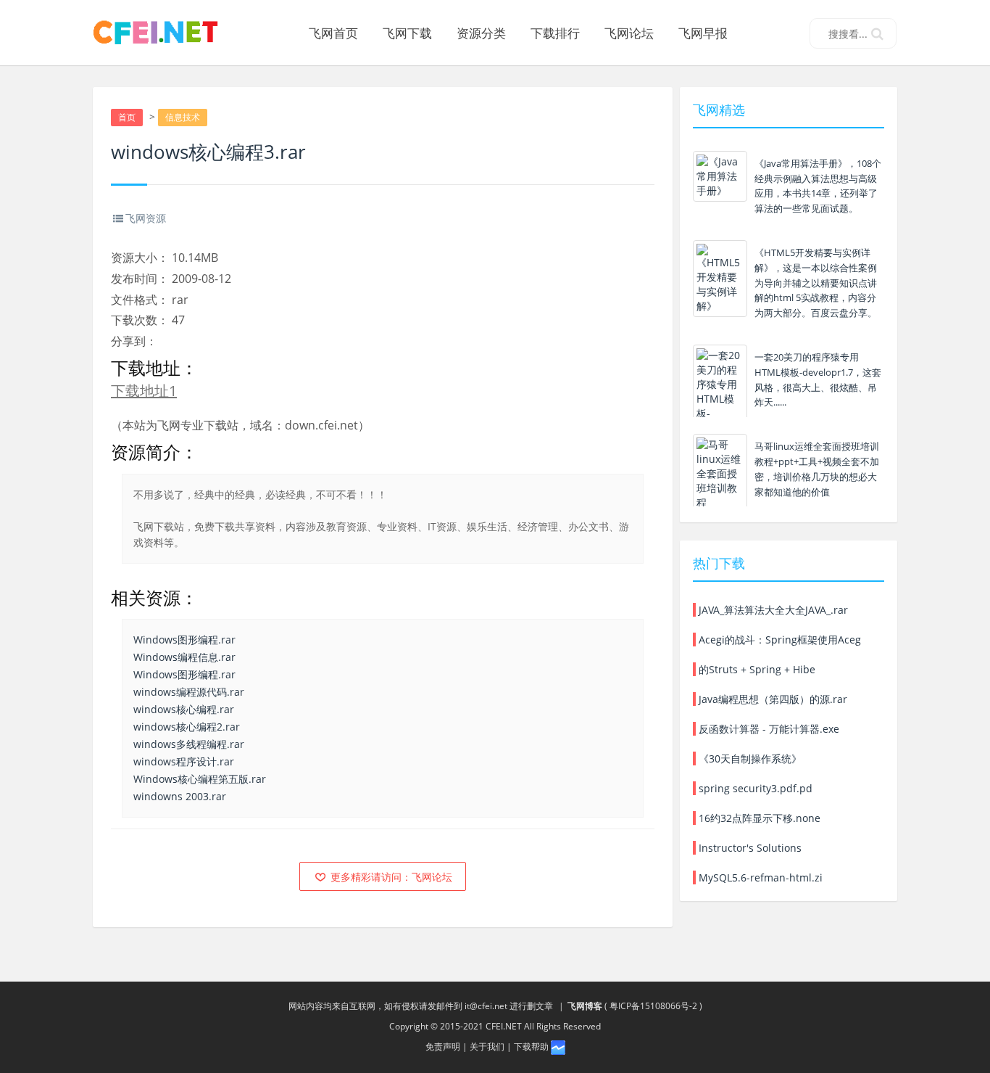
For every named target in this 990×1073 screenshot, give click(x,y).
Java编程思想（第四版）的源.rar (771, 699)
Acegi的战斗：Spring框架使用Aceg (778, 639)
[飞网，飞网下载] (161, 32)
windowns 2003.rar (179, 796)
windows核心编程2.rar (186, 726)
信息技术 (182, 117)
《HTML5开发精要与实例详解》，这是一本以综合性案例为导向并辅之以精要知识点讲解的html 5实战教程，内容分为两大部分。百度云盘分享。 (815, 282)
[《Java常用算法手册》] (720, 176)
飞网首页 (333, 33)
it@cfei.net (486, 1006)
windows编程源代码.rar (188, 692)
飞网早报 (703, 33)
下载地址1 (144, 390)
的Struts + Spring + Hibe (755, 669)
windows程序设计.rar (183, 761)
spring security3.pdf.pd (754, 788)
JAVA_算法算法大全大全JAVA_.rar (772, 610)
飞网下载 (407, 33)
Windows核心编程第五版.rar (199, 779)
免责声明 (442, 1046)
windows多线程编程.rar (188, 744)
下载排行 (555, 33)
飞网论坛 (629, 33)
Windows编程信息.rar (184, 657)
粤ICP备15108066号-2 (653, 1006)
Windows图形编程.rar (184, 639)
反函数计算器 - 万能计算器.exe (767, 729)
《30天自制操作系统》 (749, 758)
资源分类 (481, 33)
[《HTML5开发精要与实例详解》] (720, 278)
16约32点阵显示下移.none (758, 818)
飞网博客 (584, 1006)
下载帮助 (531, 1046)
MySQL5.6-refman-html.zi (759, 877)
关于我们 (487, 1046)
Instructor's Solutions (749, 848)
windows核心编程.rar (183, 709)
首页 (127, 117)
